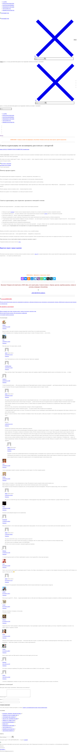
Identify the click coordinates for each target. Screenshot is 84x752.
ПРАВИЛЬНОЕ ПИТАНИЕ (8, 725)
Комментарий (3, 696)
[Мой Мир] (32, 278)
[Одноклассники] (28, 278)
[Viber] (38, 278)
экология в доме (32, 311)
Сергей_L (4, 379)
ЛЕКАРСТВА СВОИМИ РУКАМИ (10, 718)
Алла (3, 463)
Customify (26, 739)
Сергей (3, 604)
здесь (19, 241)
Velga (3, 564)
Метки (1, 311)
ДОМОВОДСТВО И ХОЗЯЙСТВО (14, 149)
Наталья (4, 662)
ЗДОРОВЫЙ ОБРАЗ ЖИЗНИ (8, 717)
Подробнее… (3, 749)
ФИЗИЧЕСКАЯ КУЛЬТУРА (8, 729)
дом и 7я (36, 254)
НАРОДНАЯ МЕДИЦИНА (8, 722)
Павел (3, 506)
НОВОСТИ (4, 723)
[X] (47, 278)
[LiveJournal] (51, 278)
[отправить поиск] (45, 59)
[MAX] (22, 278)
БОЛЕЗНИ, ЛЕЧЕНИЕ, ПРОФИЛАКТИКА (11, 713)
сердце (45, 213)
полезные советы (16, 311)
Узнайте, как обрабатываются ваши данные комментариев (35, 707)
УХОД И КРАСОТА (6, 727)
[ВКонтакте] (25, 278)
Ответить (4, 328)
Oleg (3, 339)
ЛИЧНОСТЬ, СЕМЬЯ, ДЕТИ (8, 720)
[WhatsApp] (41, 278)
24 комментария (25, 149)
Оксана (3, 477)
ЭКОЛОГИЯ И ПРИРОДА (8, 730)
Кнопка (1, 135)
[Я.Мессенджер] (44, 278)
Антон (3, 675)
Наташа (4, 550)
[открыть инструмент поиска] (54, 56)
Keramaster (4, 519)
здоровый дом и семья (7, 311)
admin (1, 149)
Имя (1, 699)
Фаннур (4, 619)
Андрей (3, 325)
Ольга (3, 634)
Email (1, 702)
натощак (12, 211)
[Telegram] (35, 278)
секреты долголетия (24, 311)
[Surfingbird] (54, 278)
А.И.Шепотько (8, 366)
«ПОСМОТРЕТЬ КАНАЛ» (38, 293)
